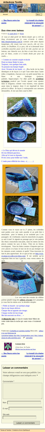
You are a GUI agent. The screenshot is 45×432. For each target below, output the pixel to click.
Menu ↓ (39, 14)
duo (15, 335)
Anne (22, 33)
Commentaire (8, 381)
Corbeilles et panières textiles (20, 331)
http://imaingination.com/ (25, 335)
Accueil (5, 14)
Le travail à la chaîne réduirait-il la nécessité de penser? (34, 23)
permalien (29, 338)
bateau (11, 335)
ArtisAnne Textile (12, 2)
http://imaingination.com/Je (11, 42)
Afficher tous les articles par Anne (25, 349)
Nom (4, 402)
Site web (6, 414)
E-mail (5, 408)
